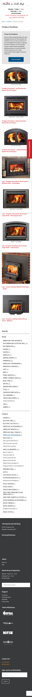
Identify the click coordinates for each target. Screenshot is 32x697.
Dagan (5, 349)
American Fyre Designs (12, 340)
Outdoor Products (10, 478)
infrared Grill (8, 469)
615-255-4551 (5, 662)
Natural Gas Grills (8, 460)
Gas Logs (6, 438)
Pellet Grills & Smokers (10, 463)
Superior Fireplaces (10, 392)
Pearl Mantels (8, 375)
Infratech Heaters (10, 366)
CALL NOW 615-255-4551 (16, 17)
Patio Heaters (8, 484)
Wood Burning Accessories (13, 500)
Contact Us (5, 595)
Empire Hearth (8, 358)
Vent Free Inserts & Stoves (13, 497)
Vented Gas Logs (8, 446)
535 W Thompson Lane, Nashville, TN (16, 15)
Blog (3, 564)
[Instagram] (12, 652)
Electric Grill (8, 421)
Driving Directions (6, 597)
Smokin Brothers (10, 386)
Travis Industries (10, 398)
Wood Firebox (8, 503)
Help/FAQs (4, 599)
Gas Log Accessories (9, 441)
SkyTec (5, 384)
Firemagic (7, 361)
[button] (28, 3)
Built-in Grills (7, 452)
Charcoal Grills (7, 455)
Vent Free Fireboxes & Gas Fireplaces (13, 493)
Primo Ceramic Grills (11, 378)
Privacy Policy (5, 601)
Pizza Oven (7, 487)
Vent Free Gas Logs (9, 443)
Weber (5, 407)
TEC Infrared (8, 395)
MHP (4, 372)
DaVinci (6, 352)
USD (4, 404)
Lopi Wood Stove (9, 475)
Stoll (5, 389)
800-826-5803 (5, 664)
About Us (4, 562)
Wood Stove (8, 512)
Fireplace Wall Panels (11, 432)
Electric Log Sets (10, 423)
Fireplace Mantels (10, 429)
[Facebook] (3, 652)
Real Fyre (6, 381)
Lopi (4, 369)
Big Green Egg (8, 346)
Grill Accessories (8, 458)
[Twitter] (7, 652)
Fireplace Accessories (11, 426)
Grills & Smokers (9, 449)
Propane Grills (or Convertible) (12, 466)
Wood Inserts (8, 506)
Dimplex (6, 355)
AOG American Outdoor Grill (14, 343)
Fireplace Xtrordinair (11, 364)
